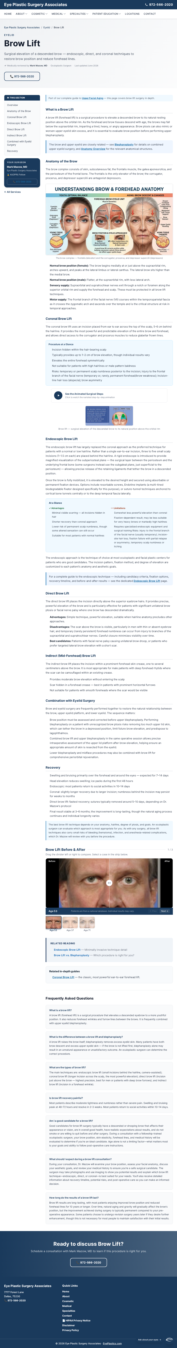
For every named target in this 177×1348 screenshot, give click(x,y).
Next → (164, 911)
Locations (132, 13)
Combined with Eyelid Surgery (19, 143)
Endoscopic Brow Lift (19, 123)
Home (8, 13)
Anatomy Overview (93, 148)
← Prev (153, 911)
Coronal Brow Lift (16, 117)
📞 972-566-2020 (22, 76)
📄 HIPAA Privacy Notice (76, 1320)
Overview (12, 104)
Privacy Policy (70, 1330)
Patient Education (105, 13)
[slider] (109, 883)
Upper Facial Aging (92, 98)
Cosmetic (38, 13)
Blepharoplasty (124, 144)
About (20, 13)
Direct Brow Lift (16, 129)
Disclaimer (68, 1325)
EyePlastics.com (112, 1343)
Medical (57, 13)
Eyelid (46, 27)
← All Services (12, 191)
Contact (150, 13)
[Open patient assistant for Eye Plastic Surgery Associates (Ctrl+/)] (169, 1340)
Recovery (12, 150)
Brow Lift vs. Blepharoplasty (71, 955)
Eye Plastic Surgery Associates (22, 27)
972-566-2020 (161, 4)
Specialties (78, 13)
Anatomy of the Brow (19, 111)
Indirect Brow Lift (16, 135)
